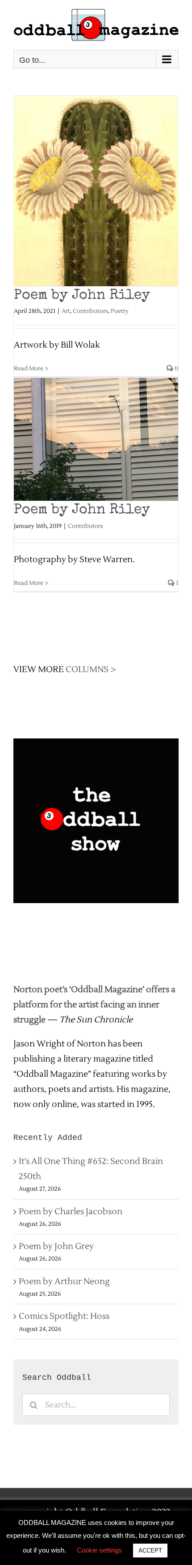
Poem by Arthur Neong (64, 1281)
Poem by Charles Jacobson (70, 1211)
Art (66, 311)
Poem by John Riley (82, 295)
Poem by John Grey (56, 1246)
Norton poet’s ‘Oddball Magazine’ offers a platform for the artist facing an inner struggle (94, 1004)
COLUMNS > (91, 669)
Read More (28, 368)
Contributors (90, 311)
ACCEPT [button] (150, 1550)
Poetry (120, 311)
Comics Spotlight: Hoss (64, 1316)
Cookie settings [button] (99, 1550)
